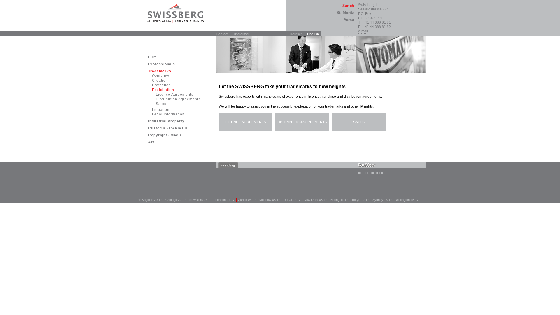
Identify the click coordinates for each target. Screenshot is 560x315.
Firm (152, 57)
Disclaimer (240, 34)
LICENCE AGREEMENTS (245, 122)
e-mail (363, 31)
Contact (222, 34)
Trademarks (159, 71)
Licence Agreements (174, 94)
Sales (161, 104)
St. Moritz (345, 12)
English (313, 34)
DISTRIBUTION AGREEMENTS (302, 122)
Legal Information (168, 114)
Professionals (161, 64)
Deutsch (296, 34)
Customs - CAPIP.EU (168, 128)
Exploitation (163, 90)
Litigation (160, 110)
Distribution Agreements (178, 99)
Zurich (348, 6)
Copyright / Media (165, 135)
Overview (160, 76)
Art (151, 142)
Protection (161, 85)
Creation (160, 80)
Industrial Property (166, 121)
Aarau (349, 20)
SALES (359, 122)
